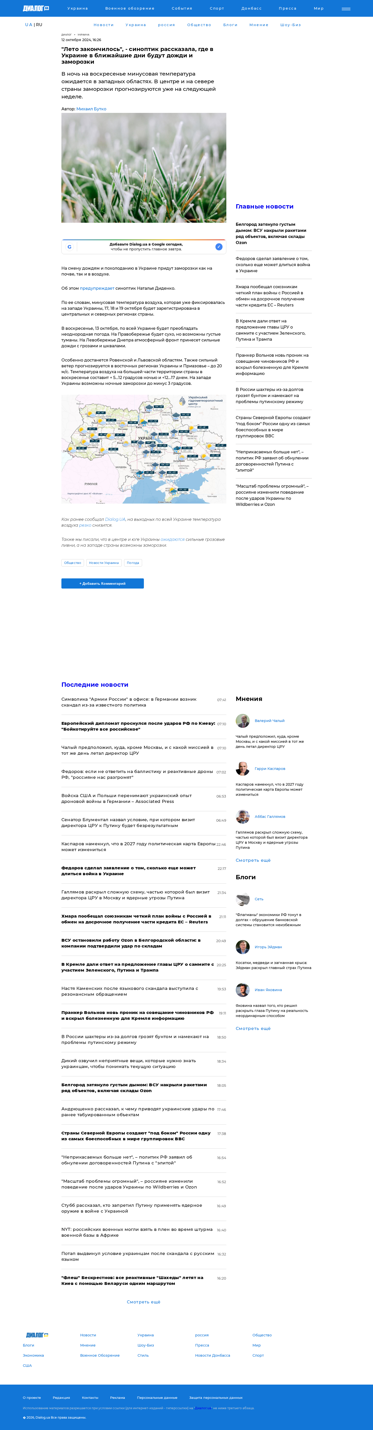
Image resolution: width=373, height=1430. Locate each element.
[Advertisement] (143, 630)
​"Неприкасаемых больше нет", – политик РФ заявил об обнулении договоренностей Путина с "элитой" (272, 461)
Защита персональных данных (216, 1397)
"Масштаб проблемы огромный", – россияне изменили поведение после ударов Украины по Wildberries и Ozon (272, 495)
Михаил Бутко (91, 109)
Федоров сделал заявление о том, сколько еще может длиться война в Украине (273, 264)
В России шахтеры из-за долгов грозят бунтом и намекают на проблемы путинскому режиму (269, 395)
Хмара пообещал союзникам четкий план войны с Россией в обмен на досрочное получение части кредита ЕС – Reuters (270, 295)
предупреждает (97, 288)
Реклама (117, 1397)
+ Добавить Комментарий (102, 583)
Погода (133, 563)
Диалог (66, 34)
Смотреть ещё (144, 1302)
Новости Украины (104, 563)
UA (29, 24)
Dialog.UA (115, 519)
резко (85, 525)
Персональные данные (157, 1397)
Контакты (90, 1397)
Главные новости (265, 206)
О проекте (32, 1397)
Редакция (61, 1397)
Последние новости (95, 684)
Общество (72, 563)
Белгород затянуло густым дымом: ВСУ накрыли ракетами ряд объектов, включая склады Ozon (271, 233)
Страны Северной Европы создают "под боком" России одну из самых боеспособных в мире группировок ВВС (273, 426)
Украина (84, 34)
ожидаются (173, 539)
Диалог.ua (203, 1408)
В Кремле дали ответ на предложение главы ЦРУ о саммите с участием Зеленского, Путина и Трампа (271, 330)
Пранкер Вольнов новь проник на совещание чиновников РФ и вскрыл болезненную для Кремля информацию (272, 364)
